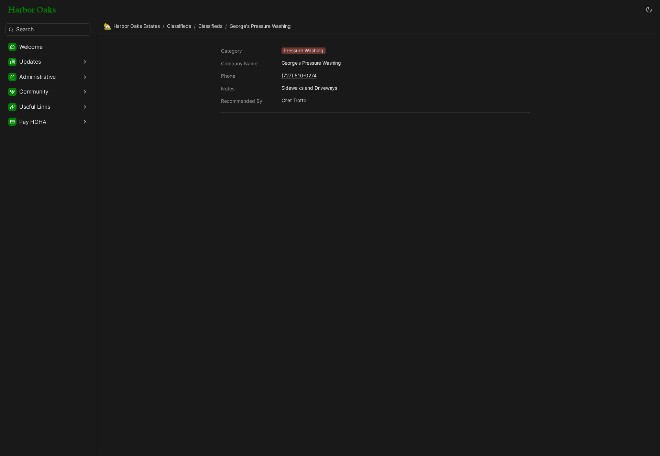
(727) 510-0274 (299, 75)
